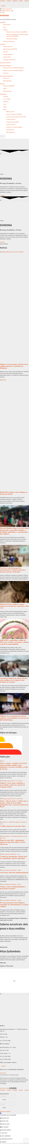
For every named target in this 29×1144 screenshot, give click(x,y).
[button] (0, 1113)
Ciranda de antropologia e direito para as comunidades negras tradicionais (13, 857)
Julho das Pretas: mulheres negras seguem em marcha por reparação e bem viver (14, 606)
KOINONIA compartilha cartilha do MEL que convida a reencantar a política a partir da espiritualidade (14, 642)
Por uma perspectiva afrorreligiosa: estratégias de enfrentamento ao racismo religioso (14, 904)
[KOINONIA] (14, 9)
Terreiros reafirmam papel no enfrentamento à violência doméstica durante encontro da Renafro (13, 570)
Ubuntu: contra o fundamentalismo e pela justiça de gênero (13, 887)
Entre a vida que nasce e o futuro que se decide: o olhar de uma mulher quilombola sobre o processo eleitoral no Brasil (14, 804)
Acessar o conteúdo (5, 1111)
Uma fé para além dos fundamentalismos (14, 872)
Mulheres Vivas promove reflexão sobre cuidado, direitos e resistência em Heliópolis (14, 366)
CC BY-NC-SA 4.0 (4, 1088)
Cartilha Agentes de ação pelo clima (12, 826)
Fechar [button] (1, 174)
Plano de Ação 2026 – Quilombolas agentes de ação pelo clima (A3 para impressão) (12, 842)
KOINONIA (4, 15)
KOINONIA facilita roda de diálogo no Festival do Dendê (13, 493)
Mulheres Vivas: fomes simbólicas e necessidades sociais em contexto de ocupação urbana (12, 785)
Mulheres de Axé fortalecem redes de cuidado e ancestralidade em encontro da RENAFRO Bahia (14, 718)
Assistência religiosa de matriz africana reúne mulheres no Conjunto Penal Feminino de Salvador (14, 680)
